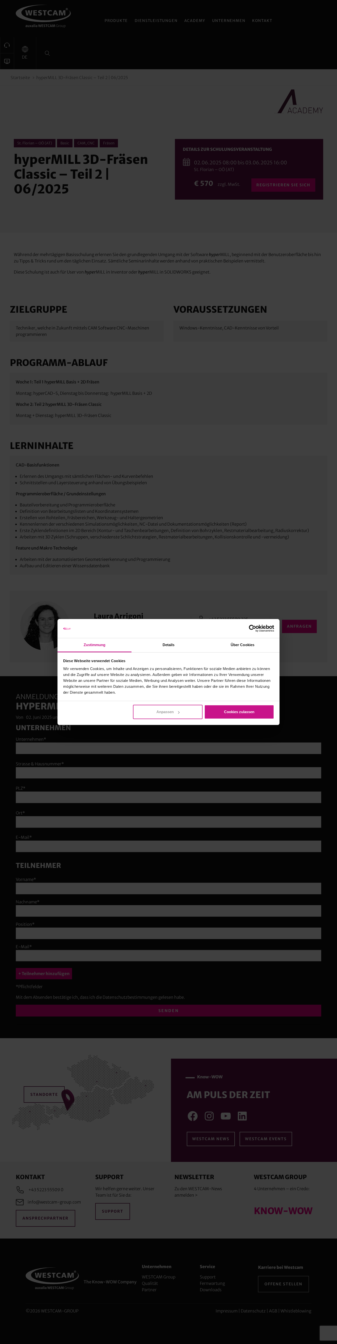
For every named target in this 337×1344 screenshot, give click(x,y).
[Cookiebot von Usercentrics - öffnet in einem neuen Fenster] (252, 628)
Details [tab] (169, 645)
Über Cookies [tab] (242, 645)
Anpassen (165, 712)
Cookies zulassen (239, 712)
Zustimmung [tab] (95, 645)
